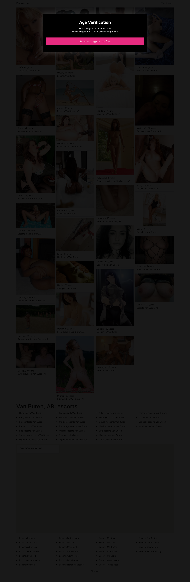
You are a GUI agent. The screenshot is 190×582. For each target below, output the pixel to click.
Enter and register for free (95, 41)
